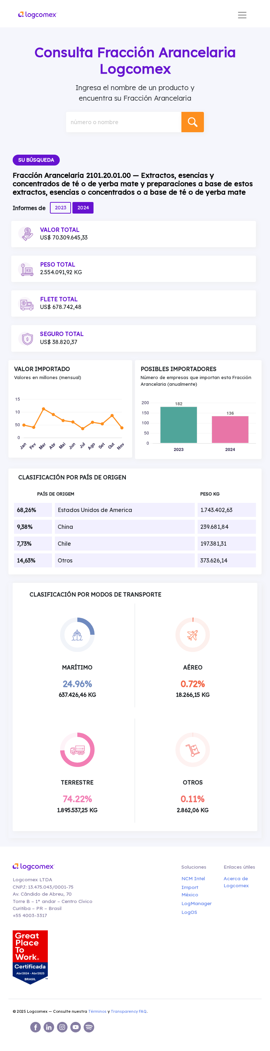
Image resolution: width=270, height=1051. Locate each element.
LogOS (189, 912)
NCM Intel (193, 878)
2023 (60, 207)
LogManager (195, 903)
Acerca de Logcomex (236, 881)
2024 (83, 207)
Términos (97, 1011)
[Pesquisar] (192, 122)
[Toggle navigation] (242, 15)
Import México (189, 890)
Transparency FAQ (129, 1011)
